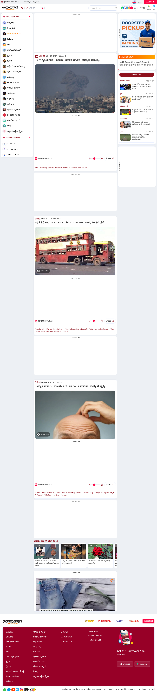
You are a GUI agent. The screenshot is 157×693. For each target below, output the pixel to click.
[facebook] (9, 689)
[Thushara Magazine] (119, 621)
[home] (10, 8)
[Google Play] (142, 664)
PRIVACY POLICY (95, 636)
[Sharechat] (34, 689)
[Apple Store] (125, 664)
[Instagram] (22, 689)
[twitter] (26, 689)
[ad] (137, 33)
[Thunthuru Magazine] (134, 621)
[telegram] (17, 689)
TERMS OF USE (94, 640)
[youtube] (13, 689)
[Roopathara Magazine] (104, 621)
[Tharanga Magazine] (90, 621)
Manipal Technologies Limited (141, 689)
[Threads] (30, 689)
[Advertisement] (75, 34)
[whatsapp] (4, 689)
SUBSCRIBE (150, 2)
